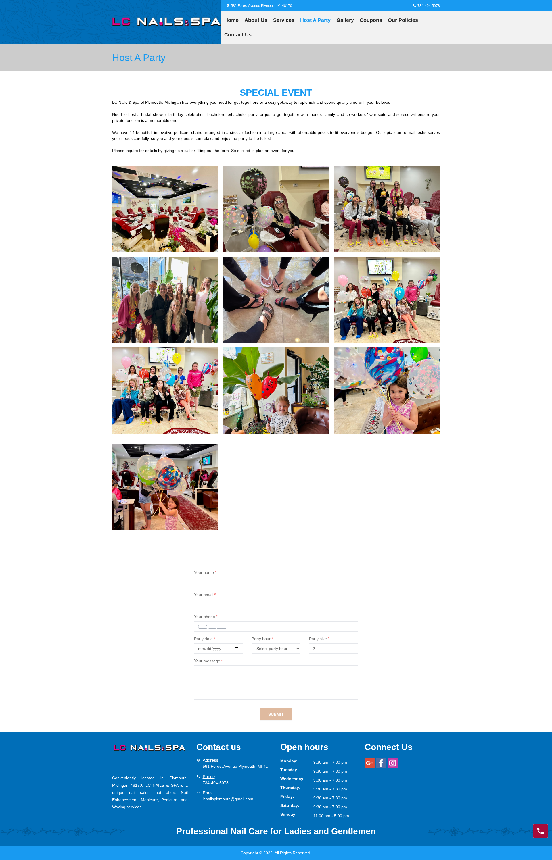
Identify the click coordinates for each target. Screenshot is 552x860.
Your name (205, 572)
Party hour (262, 638)
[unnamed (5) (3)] (165, 209)
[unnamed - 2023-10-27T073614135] (165, 300)
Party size (319, 638)
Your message (208, 661)
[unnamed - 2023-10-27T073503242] (276, 209)
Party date (204, 638)
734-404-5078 (216, 782)
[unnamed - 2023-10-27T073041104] (387, 393)
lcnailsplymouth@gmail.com (228, 798)
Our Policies (403, 20)
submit (276, 714)
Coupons (371, 20)
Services (283, 20)
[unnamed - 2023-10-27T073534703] (387, 209)
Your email (205, 594)
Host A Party (315, 20)
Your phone (205, 616)
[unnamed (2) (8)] (165, 393)
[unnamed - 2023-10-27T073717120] (276, 393)
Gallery (345, 20)
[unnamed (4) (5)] (387, 300)
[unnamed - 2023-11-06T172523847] (276, 300)
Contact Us (238, 35)
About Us (255, 20)
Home (231, 20)
